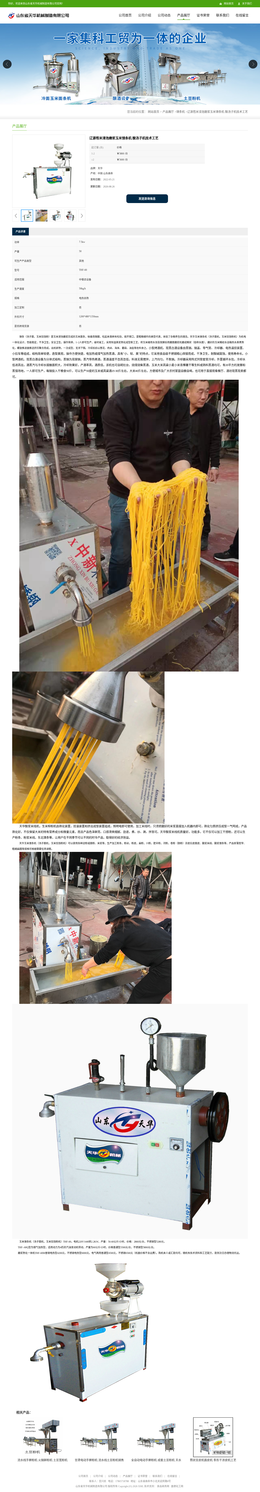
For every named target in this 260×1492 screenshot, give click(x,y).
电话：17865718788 (118, 1481)
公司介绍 (144, 15)
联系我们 (222, 15)
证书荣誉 (203, 15)
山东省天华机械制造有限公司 (91, 1486)
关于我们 (247, 3)
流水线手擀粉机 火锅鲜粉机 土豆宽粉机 (42, 1460)
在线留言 (242, 15)
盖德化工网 (177, 1486)
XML (141, 1486)
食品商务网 (163, 1486)
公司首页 (125, 15)
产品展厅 (183, 15)
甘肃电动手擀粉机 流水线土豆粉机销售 (99, 1460)
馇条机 (180, 111)
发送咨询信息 (147, 198)
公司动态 (164, 15)
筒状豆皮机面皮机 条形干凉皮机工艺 (213, 1460)
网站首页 (229, 3)
